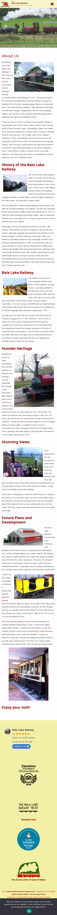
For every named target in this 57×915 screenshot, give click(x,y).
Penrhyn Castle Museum (42, 631)
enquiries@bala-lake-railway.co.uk (21, 891)
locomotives (28, 421)
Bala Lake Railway (20, 3)
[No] (53, 906)
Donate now (28, 819)
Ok (29, 911)
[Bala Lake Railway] (5, 4)
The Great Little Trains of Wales (28, 879)
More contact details (20, 894)
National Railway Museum (5, 600)
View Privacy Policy (37, 894)
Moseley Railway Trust (19, 621)
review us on (20, 746)
